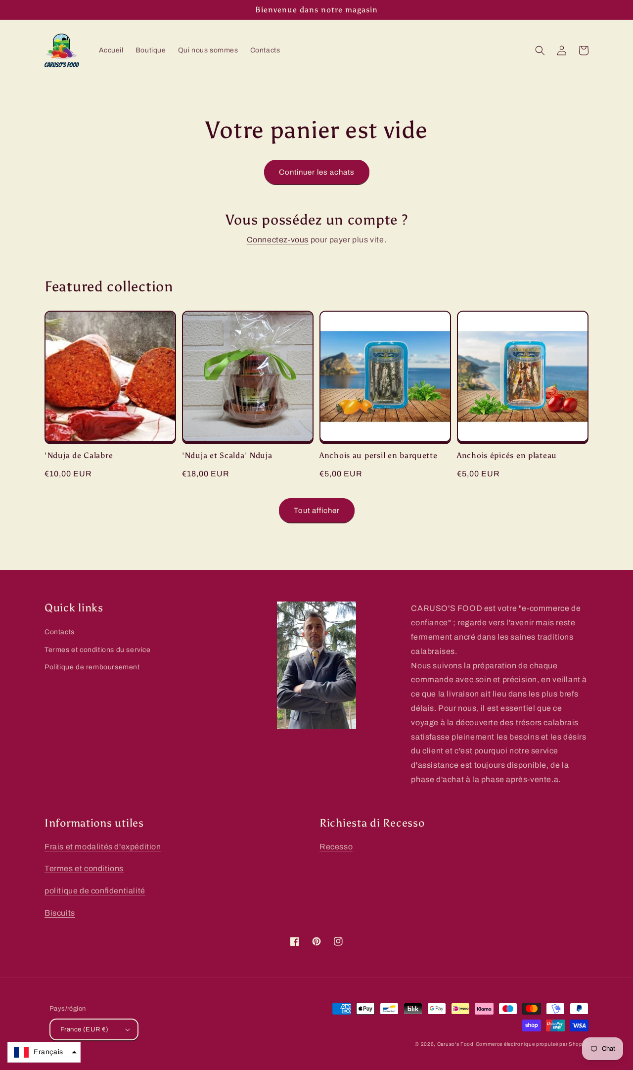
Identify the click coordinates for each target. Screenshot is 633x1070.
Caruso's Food (455, 1044)
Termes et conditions (84, 868)
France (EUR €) (84, 1029)
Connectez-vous (278, 239)
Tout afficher (317, 510)
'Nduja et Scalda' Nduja (227, 455)
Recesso (336, 846)
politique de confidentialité (95, 890)
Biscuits (60, 913)
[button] (540, 50)
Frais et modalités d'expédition (103, 846)
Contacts (60, 632)
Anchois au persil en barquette (378, 455)
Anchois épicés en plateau (507, 455)
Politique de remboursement (92, 667)
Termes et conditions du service (98, 649)
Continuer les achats (317, 172)
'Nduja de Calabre (79, 455)
